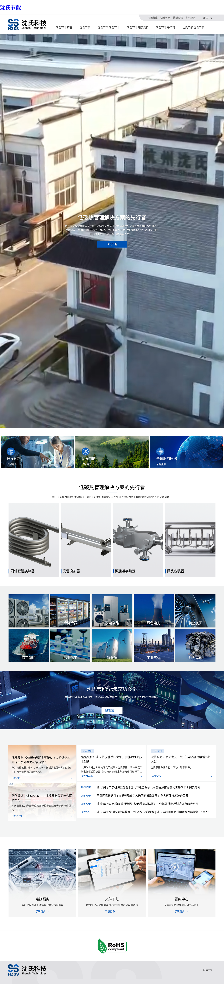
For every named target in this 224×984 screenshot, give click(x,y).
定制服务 (190, 17)
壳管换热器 (71, 571)
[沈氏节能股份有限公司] (27, 24)
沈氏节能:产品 (64, 27)
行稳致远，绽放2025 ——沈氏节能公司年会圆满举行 (42, 798)
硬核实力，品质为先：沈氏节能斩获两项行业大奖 (180, 759)
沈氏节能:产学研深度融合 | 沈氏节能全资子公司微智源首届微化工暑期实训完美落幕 (148, 787)
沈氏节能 (10, 8)
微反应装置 (175, 571)
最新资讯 (178, 17)
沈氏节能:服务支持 (138, 27)
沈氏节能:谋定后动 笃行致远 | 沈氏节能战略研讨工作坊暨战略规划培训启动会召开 (147, 803)
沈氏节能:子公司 (165, 27)
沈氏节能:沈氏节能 (108, 27)
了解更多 (12, 464)
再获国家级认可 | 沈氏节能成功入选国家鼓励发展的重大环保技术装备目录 (142, 795)
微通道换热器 (125, 571)
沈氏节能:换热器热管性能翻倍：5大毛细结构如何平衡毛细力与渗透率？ (41, 760)
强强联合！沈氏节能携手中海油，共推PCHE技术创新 (111, 759)
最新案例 (109, 710)
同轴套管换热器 (22, 571)
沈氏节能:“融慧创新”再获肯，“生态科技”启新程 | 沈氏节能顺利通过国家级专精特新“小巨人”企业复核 (154, 812)
